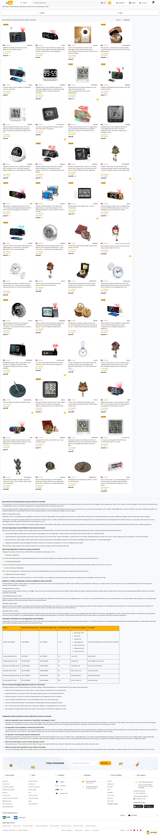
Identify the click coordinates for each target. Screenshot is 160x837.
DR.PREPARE (29, 360)
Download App (33, 781)
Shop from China (66, 826)
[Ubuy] (9, 3)
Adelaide (110, 792)
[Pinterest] (140, 830)
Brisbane (110, 787)
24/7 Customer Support (145, 782)
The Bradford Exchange (28, 477)
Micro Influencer (7, 804)
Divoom (128, 477)
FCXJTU (30, 320)
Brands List (31, 784)
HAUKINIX (62, 85)
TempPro (62, 203)
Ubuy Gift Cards (33, 798)
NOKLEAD (29, 164)
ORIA (31, 437)
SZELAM (95, 124)
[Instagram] (131, 830)
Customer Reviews (34, 787)
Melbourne (110, 784)
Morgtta (62, 477)
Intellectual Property (8, 790)
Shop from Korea (54, 826)
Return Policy (32, 790)
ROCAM (30, 243)
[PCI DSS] (6, 817)
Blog (29, 801)
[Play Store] (149, 807)
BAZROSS (95, 243)
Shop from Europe (91, 826)
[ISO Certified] (18, 817)
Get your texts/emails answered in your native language (145, 786)
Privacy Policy (78, 830)
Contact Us (5, 784)
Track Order (6, 795)
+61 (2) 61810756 (140, 793)
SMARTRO (29, 45)
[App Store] (139, 807)
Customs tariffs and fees (10, 798)
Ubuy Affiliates (32, 804)
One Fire (95, 45)
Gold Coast (110, 795)
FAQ (29, 792)
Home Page (5, 6)
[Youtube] (134, 830)
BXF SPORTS (94, 85)
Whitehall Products (93, 477)
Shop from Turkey (78, 826)
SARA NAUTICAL (93, 281)
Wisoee (63, 400)
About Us (5, 781)
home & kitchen (29, 615)
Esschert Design (28, 400)
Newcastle (110, 801)
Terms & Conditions (66, 830)
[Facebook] (128, 830)
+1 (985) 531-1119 (140, 799)
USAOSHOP (95, 437)
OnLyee (30, 85)
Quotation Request (8, 787)
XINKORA (30, 124)
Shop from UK (17, 826)
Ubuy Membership (7, 807)
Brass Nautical (126, 45)
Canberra (110, 798)
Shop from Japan (28, 826)
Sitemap (4, 792)
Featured (126, 20)
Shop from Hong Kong (41, 826)
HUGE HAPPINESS (126, 164)
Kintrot (63, 281)
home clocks (30, 558)
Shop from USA (6, 826)
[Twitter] (137, 830)
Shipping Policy (6, 801)
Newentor (95, 164)
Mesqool (62, 164)
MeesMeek (62, 320)
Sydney (109, 781)
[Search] (109, 2)
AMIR (31, 203)
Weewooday (127, 281)
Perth (108, 790)
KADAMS (128, 124)
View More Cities (112, 804)
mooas (96, 360)
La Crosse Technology (61, 124)
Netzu (63, 45)
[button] (121, 3)
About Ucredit (32, 795)
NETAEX (96, 320)
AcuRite (95, 203)
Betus (30, 281)
